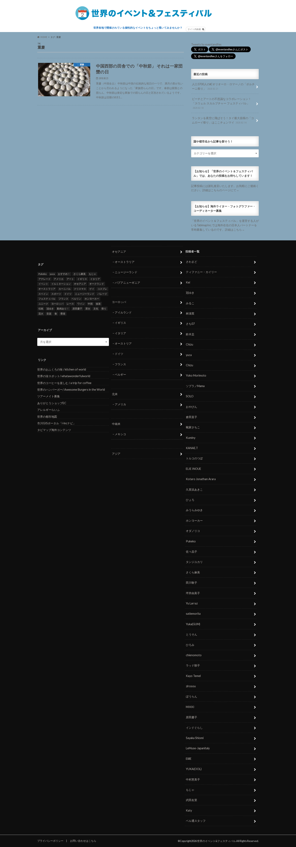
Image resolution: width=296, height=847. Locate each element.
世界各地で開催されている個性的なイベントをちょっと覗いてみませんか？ (137, 27)
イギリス (82, 278)
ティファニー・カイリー (201, 272)
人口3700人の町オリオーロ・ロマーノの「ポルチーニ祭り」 (223, 86)
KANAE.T (192, 448)
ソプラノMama (195, 386)
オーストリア (123, 343)
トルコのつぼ (194, 458)
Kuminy (190, 437)
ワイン (81, 303)
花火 (40, 313)
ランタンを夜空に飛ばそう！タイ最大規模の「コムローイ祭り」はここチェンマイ (223, 120)
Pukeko (42, 273)
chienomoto (194, 655)
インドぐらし (194, 727)
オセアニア (80, 283)
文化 (95, 308)
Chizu (189, 344)
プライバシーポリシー (50, 840)
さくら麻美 (79, 273)
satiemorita (193, 613)
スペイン (43, 293)
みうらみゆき (194, 510)
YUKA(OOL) (194, 769)
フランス (63, 298)
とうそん (191, 634)
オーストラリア (46, 288)
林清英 (190, 313)
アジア (116, 453)
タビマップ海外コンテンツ (54, 430)
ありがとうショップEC (51, 403)
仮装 (98, 303)
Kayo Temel (193, 676)
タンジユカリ (194, 562)
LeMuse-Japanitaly (198, 748)
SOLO (190, 396)
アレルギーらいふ (48, 409)
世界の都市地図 (47, 416)
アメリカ (58, 278)
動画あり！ (63, 308)
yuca (52, 273)
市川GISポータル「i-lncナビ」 (56, 423)
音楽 (49, 313)
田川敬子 (191, 582)
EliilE (188, 758)
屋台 (87, 308)
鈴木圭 (190, 334)
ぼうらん (191, 696)
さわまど (191, 261)
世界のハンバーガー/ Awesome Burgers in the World (71, 389)
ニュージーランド (84, 293)
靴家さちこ (193, 427)
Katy (189, 810)
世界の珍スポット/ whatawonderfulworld (63, 376)
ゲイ (91, 288)
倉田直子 (191, 417)
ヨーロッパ (57, 303)
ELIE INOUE (193, 468)
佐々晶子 (191, 551)
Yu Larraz (192, 603)
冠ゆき (50, 308)
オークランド (96, 283)
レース (70, 303)
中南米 (116, 424)
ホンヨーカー (92, 298)
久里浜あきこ (194, 489)
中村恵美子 (193, 779)
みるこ (190, 303)
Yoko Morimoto (196, 375)
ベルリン (76, 298)
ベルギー (120, 374)
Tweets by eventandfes (206, 44)
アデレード (44, 278)
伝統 (40, 308)
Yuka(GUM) (193, 624)
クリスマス (80, 288)
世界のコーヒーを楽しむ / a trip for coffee (64, 383)
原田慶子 (77, 308)
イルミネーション (61, 283)
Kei (188, 282)
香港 (62, 313)
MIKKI (190, 707)
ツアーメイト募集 (48, 396)
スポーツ (56, 293)
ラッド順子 (193, 665)
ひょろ (190, 499)
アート (70, 278)
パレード (102, 293)
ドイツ (67, 293)
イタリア (95, 278)
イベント (43, 283)
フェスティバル (46, 298)
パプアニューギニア (127, 282)
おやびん (191, 406)
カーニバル (65, 288)
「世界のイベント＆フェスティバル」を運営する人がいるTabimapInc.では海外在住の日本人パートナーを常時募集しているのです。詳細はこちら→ (225, 225)
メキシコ (120, 434)
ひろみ (190, 645)
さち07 (190, 323)
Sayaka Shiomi (195, 738)
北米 (115, 394)
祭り (103, 308)
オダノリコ (193, 530)
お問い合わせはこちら (83, 840)
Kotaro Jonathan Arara (201, 479)
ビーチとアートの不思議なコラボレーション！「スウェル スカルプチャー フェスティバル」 (221, 103)
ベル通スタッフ (196, 820)
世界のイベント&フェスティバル (216, 841)
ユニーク (43, 303)
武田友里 (191, 800)
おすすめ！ (64, 273)
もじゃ (92, 273)
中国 (90, 303)
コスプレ (102, 288)
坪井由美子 (193, 593)
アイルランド (123, 312)
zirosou (191, 686)
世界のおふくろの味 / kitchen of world (61, 369)
